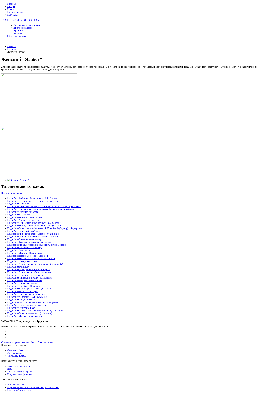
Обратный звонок (16, 36)
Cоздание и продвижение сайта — (27, 342)
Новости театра (15, 12)
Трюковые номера (16, 355)
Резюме (11, 9)
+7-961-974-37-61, (10, 20)
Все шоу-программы (11, 193)
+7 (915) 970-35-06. (29, 20)
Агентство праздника (18, 366)
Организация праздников (26, 25)
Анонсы (17, 33)
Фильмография (15, 350)
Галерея (11, 6)
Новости (11, 49)
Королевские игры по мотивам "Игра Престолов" (33, 387)
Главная (11, 3)
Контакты (12, 14)
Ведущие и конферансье (19, 374)
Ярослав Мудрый (16, 384)
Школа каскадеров (23, 28)
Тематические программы (20, 371)
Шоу (9, 368)
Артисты (18, 30)
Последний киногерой (19, 390)
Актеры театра (15, 353)
